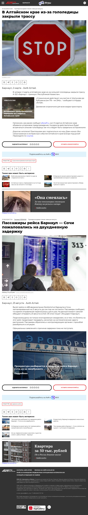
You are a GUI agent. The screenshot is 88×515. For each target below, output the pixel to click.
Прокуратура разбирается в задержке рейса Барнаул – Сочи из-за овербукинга (46, 367)
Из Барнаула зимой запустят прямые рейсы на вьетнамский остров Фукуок (25, 427)
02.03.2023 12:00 (7, 9)
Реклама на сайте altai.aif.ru (44, 470)
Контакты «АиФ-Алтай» (24, 470)
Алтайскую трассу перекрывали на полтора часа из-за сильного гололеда (26, 183)
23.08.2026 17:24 (7, 219)
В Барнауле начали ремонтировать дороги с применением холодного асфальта (68, 177)
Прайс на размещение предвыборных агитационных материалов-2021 (41, 472)
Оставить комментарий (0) (70, 144)
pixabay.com (6, 77)
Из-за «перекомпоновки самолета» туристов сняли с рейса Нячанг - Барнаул (26, 434)
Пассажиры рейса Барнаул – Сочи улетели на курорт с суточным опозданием (68, 427)
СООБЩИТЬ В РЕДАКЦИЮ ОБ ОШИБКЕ (28, 475)
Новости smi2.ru (9, 213)
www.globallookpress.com (24, 292)
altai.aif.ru (45, 123)
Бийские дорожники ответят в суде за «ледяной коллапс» (24, 177)
